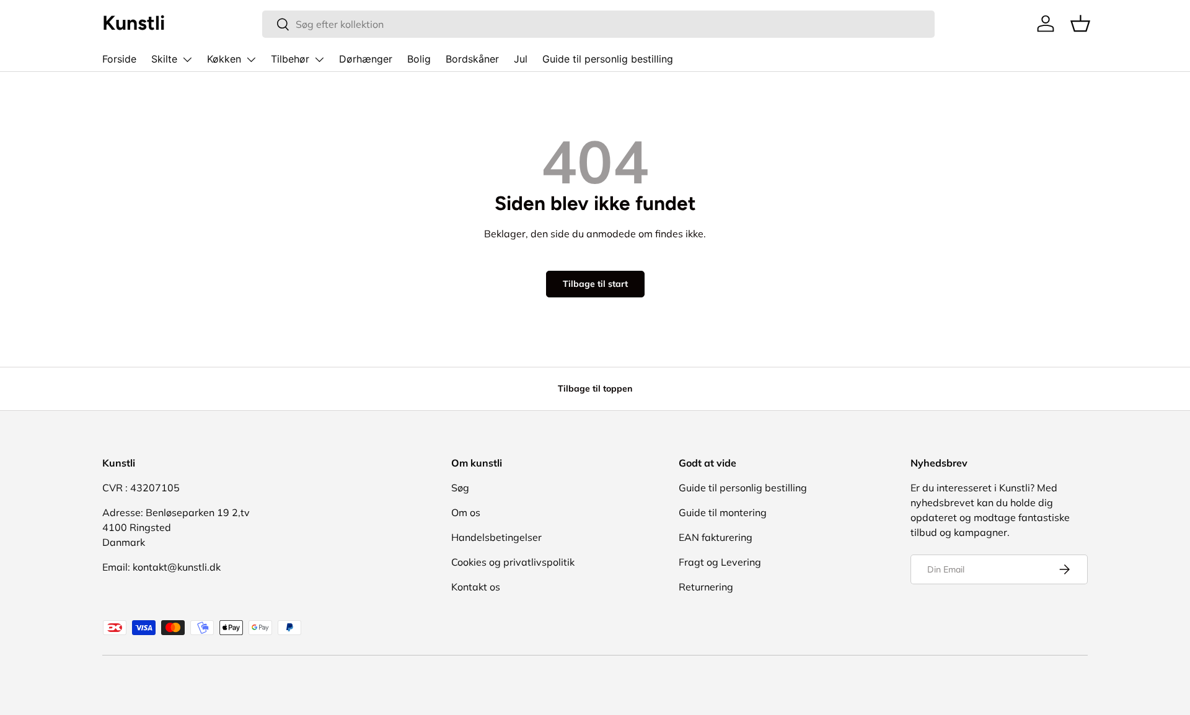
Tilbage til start (595, 283)
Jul (520, 59)
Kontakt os (475, 587)
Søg (460, 487)
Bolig (419, 59)
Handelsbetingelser (496, 537)
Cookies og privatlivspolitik (513, 562)
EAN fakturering (715, 537)
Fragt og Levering (720, 562)
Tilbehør (290, 59)
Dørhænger (365, 59)
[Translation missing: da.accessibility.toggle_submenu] (187, 59)
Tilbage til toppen (595, 388)
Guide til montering (723, 512)
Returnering (706, 587)
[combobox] (598, 24)
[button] (1080, 23)
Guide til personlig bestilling (607, 59)
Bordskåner (472, 59)
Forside (119, 59)
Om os (465, 512)
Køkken (224, 59)
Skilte (164, 59)
